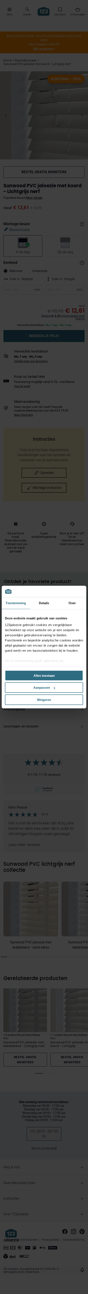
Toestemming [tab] (16, 603)
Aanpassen (41, 687)
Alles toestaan (44, 675)
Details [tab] (44, 603)
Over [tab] (72, 603)
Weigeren (44, 699)
